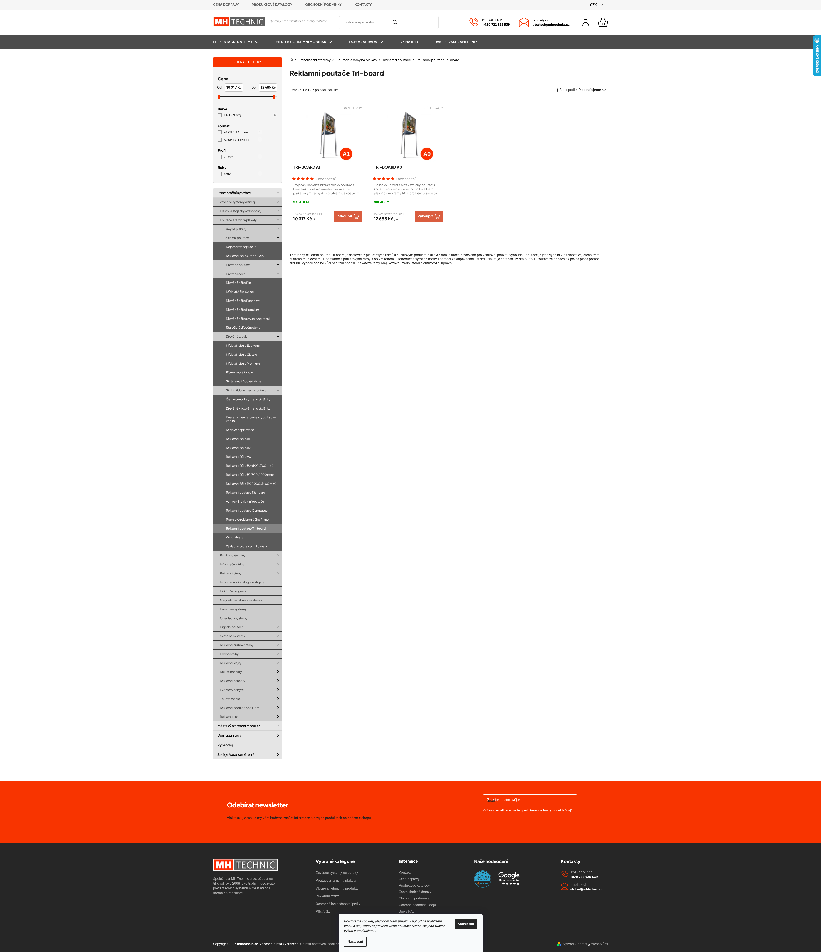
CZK (594, 5)
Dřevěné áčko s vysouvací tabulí (248, 318)
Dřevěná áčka (235, 273)
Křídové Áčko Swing (240, 291)
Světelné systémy (232, 636)
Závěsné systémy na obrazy (337, 873)
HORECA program (233, 591)
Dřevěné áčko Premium (242, 309)
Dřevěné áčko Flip (238, 282)
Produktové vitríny (233, 555)
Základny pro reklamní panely (246, 546)
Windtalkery (234, 537)
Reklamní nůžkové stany (236, 645)
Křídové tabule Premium (243, 363)
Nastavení (355, 942)
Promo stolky (229, 654)
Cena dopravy (226, 4)
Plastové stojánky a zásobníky (240, 211)
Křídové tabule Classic (241, 354)
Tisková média (230, 699)
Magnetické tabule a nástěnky (241, 600)
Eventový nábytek (233, 690)
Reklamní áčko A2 (238, 447)
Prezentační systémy (234, 192)
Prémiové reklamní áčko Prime (247, 519)
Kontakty (363, 4)
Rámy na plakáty (234, 229)
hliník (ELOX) (250, 115)
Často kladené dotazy (415, 892)
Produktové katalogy (272, 4)
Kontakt (405, 872)
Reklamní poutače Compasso (247, 510)
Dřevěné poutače (238, 265)
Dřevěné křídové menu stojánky (248, 408)
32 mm (242, 157)
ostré (242, 174)
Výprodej (225, 744)
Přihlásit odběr (507, 821)
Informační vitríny (232, 564)
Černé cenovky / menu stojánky (248, 399)
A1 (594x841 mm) (242, 132)
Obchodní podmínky (323, 4)
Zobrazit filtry (247, 62)
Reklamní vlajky (230, 663)
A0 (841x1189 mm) (242, 139)
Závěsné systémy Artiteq (237, 202)
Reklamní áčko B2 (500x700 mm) (249, 465)
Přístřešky (323, 912)
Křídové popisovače (240, 430)
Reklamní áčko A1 (238, 439)
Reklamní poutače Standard (245, 492)
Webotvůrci (599, 944)
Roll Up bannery (231, 672)
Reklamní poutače (236, 238)
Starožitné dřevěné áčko (243, 327)
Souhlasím (466, 924)
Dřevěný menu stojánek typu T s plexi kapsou (251, 419)
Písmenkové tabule (239, 372)
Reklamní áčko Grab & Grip (245, 256)
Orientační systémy (233, 618)
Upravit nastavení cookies (319, 944)
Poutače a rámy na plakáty (238, 220)
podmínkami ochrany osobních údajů (547, 810)
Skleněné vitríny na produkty (337, 888)
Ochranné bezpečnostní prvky (338, 904)
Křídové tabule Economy (243, 345)
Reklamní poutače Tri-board (246, 528)
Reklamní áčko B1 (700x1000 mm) (250, 474)
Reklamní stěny (230, 573)
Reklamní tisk (229, 716)
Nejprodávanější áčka (241, 247)
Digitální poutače (232, 627)
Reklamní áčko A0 (238, 456)
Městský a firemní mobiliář (238, 726)
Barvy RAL (406, 911)
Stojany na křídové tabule (243, 381)
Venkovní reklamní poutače (245, 501)
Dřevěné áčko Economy (243, 300)
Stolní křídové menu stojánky (246, 390)
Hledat (445, 21)
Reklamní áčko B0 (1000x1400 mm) (251, 483)
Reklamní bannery (232, 681)
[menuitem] (240, 42)
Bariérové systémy (233, 609)
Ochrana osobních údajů (417, 905)
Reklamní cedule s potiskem (239, 707)
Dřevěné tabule (237, 336)
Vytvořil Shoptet (575, 944)
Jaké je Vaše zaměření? (235, 754)
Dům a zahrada (229, 735)
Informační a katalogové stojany (242, 582)
